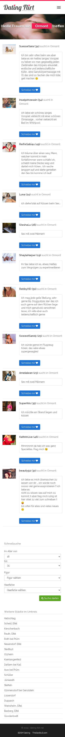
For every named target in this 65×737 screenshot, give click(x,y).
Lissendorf (10, 695)
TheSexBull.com (39, 733)
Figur (7, 572)
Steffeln (8, 685)
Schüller (8, 675)
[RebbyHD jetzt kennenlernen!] (9, 292)
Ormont (54, 46)
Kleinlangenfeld (12, 659)
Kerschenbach (12, 628)
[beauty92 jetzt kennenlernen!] (9, 474)
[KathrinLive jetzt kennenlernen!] (9, 440)
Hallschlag (10, 618)
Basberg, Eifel (11, 711)
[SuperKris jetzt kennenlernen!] (9, 406)
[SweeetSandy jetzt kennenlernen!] (9, 339)
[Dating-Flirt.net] (19, 7)
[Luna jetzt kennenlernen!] (9, 197)
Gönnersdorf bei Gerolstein (19, 690)
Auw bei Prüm (11, 669)
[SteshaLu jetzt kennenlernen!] (9, 228)
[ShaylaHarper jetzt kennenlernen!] (9, 258)
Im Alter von (10, 551)
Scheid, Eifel (10, 623)
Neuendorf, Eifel (12, 644)
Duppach (9, 700)
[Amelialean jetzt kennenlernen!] (9, 376)
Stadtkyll (8, 649)
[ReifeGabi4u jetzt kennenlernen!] (9, 147)
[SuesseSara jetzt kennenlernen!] (9, 49)
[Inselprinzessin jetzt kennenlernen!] (9, 103)
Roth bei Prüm (12, 639)
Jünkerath (9, 680)
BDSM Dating (24, 733)
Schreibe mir (28, 90)
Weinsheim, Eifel (13, 705)
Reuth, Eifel (10, 633)
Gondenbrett (11, 716)
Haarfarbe (9, 584)
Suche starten (51, 598)
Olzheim (8, 654)
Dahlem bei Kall (12, 664)
